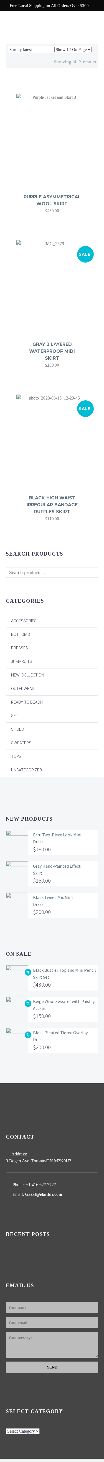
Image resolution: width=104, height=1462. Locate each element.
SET (14, 716)
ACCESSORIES (24, 621)
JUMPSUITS (21, 661)
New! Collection (27, 675)
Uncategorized (26, 770)
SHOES (17, 729)
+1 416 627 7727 (41, 1184)
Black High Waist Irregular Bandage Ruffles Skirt (52, 504)
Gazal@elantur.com (43, 1194)
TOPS (16, 756)
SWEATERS (21, 743)
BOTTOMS (20, 634)
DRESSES (19, 648)
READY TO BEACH (27, 702)
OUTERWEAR (22, 688)
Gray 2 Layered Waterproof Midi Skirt (52, 351)
